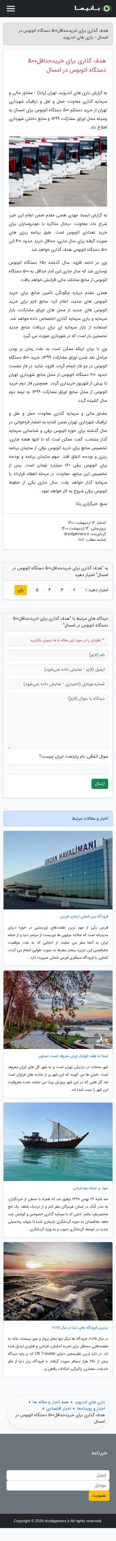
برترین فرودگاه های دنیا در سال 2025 (80, 1328)
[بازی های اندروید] (93, 8)
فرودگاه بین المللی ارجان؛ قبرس (84, 916)
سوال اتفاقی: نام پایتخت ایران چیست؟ (73, 756)
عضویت (99, 1495)
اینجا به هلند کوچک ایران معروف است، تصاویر (73, 1056)
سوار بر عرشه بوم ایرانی (90, 1188)
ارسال (100, 783)
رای (20, 590)
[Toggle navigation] (10, 8)
